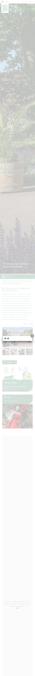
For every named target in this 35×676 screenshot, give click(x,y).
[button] (32, 336)
